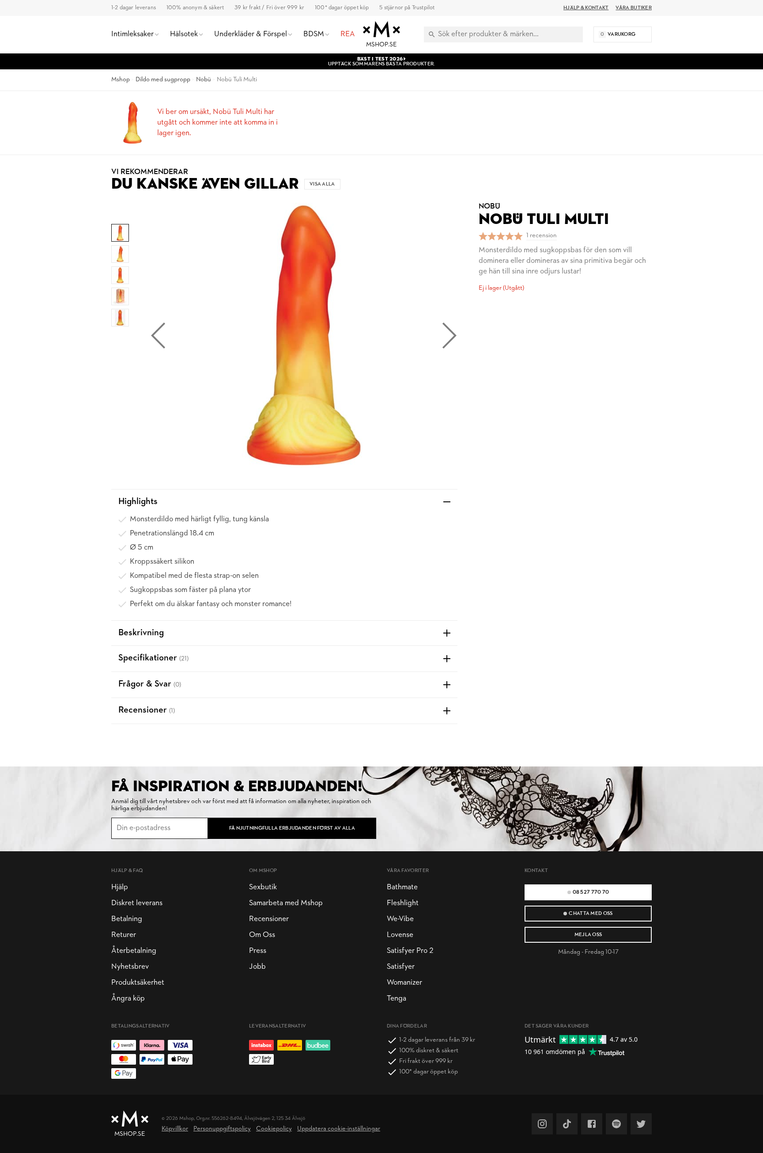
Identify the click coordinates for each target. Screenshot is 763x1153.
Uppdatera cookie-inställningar (338, 1129)
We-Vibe (400, 919)
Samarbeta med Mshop (286, 903)
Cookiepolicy (274, 1129)
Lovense (400, 935)
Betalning (126, 919)
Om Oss (262, 935)
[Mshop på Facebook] (591, 1123)
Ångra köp (128, 998)
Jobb (257, 967)
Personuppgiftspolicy (222, 1129)
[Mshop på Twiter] (641, 1123)
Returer (123, 935)
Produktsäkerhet (137, 982)
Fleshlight (403, 903)
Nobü (203, 79)
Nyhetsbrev (130, 967)
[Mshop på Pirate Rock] (616, 1123)
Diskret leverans (136, 903)
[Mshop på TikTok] (567, 1123)
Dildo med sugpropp (163, 79)
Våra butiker (634, 8)
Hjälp (119, 887)
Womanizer (404, 982)
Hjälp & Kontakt (585, 8)
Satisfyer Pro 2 (410, 951)
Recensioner (269, 919)
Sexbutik (263, 887)
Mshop (120, 79)
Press (257, 951)
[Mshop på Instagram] (542, 1123)
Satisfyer (401, 967)
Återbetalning (133, 951)
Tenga (396, 998)
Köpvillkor (175, 1129)
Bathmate (402, 887)
